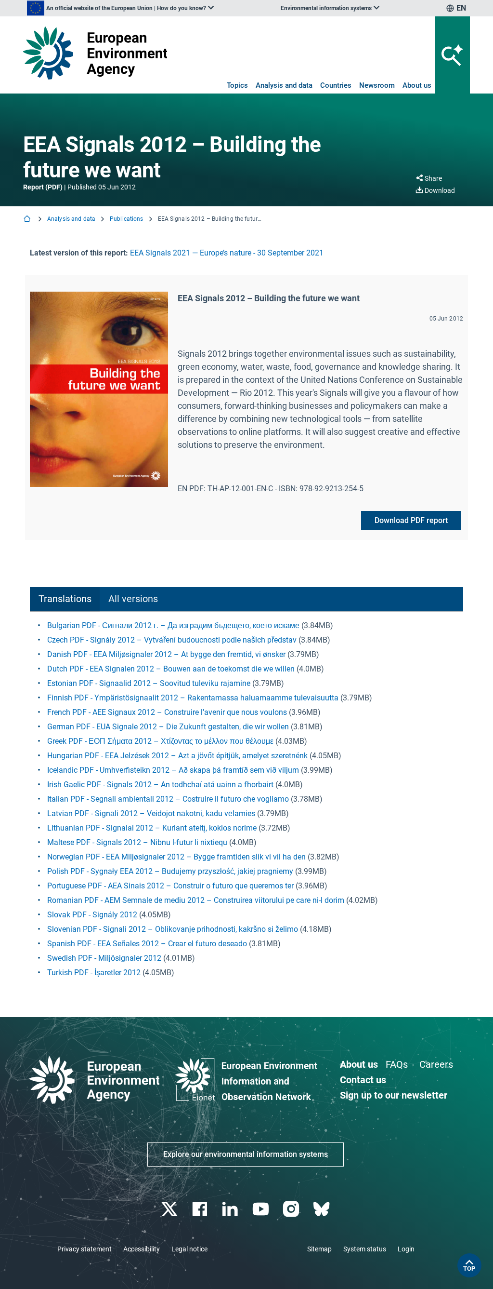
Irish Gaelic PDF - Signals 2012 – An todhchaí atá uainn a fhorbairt (160, 784)
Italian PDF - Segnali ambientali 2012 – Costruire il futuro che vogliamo (168, 799)
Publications (126, 218)
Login (406, 1249)
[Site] (95, 53)
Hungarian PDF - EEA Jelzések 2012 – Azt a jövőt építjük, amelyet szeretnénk (177, 755)
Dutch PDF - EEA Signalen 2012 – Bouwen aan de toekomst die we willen (171, 668)
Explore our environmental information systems (245, 1154)
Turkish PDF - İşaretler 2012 (94, 972)
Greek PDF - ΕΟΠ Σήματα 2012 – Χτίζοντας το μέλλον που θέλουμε (160, 741)
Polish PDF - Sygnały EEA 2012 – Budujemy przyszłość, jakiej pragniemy (170, 871)
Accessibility (141, 1249)
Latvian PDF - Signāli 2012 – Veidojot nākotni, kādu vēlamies (151, 813)
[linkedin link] (231, 1209)
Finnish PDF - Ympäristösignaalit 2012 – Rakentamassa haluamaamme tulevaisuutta (192, 697)
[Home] (28, 220)
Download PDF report (411, 520)
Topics (237, 85)
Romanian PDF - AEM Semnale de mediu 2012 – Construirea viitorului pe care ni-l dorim (195, 900)
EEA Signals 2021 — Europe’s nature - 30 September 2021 (227, 252)
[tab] (65, 599)
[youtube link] (261, 1209)
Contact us (363, 1080)
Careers (436, 1064)
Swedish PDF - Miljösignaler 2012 (104, 958)
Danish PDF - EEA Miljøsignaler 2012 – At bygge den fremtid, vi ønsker (166, 654)
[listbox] (120, 8)
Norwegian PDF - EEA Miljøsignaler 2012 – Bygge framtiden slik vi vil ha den (176, 856)
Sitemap (319, 1249)
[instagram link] (292, 1209)
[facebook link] (201, 1209)
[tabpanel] (246, 799)
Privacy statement (84, 1249)
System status (364, 1249)
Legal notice (189, 1249)
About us (416, 85)
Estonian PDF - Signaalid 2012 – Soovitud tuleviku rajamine (148, 683)
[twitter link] (170, 1209)
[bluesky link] (322, 1209)
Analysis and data (284, 85)
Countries (335, 85)
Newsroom (377, 85)
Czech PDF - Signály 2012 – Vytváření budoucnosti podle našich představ (172, 639)
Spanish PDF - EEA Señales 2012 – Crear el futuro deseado (147, 943)
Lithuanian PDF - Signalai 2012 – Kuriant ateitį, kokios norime (152, 827)
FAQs (397, 1064)
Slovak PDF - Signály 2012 (92, 914)
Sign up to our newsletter (393, 1095)
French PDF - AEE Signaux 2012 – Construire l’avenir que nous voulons (167, 712)
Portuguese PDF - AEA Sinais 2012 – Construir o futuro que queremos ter (170, 885)
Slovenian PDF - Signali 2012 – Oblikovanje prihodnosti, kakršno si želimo (172, 929)
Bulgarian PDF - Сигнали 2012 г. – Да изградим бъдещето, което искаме (173, 625)
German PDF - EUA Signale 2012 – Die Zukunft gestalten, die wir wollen (168, 726)
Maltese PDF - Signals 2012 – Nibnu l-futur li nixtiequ (137, 842)
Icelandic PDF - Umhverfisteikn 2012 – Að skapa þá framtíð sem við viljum (173, 770)
